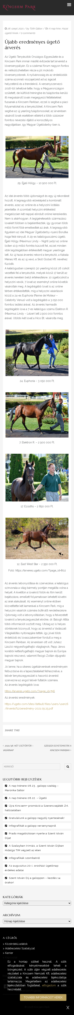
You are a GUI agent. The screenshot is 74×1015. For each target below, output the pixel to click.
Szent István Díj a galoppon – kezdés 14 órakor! (33, 880)
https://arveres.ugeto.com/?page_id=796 (30, 691)
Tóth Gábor (36, 28)
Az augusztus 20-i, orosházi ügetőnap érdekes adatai (31, 868)
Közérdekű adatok (16, 943)
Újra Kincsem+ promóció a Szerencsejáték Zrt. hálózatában (37, 808)
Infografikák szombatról (24, 858)
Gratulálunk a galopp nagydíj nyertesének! (37, 818)
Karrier (9, 952)
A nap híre (55, 28)
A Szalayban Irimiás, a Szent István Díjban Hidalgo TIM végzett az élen (34, 848)
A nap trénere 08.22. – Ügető (28, 798)
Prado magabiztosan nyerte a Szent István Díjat (34, 835)
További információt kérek (43, 997)
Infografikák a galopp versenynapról (32, 825)
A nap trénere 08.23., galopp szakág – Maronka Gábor (32, 788)
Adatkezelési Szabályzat (20, 948)
